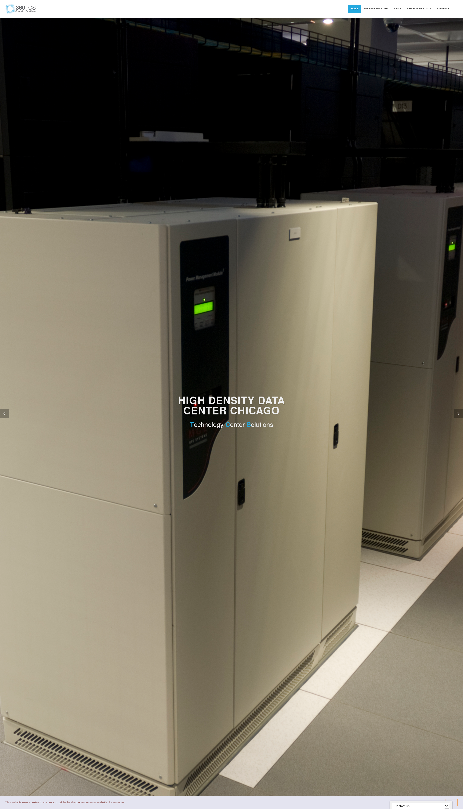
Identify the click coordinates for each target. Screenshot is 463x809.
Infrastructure (376, 9)
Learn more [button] (116, 802)
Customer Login (419, 9)
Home (354, 9)
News (398, 9)
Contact (443, 9)
